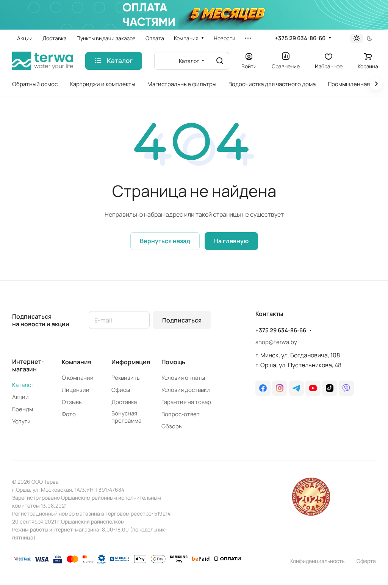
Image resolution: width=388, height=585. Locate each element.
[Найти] (219, 61)
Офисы (120, 390)
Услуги (21, 421)
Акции (20, 397)
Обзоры (172, 426)
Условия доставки (185, 390)
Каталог (23, 385)
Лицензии (75, 390)
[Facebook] (263, 388)
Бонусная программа (126, 417)
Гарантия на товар (186, 402)
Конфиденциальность (317, 561)
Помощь (173, 362)
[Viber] (346, 388)
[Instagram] (279, 388)
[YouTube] (313, 388)
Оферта (366, 561)
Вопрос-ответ (180, 414)
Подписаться (182, 320)
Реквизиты (126, 378)
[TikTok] (329, 388)
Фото (69, 414)
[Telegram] (296, 388)
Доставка (124, 402)
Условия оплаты (183, 378)
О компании (78, 378)
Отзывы (72, 402)
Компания (76, 362)
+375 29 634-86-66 (300, 38)
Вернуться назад (165, 241)
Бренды (22, 409)
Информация (130, 362)
